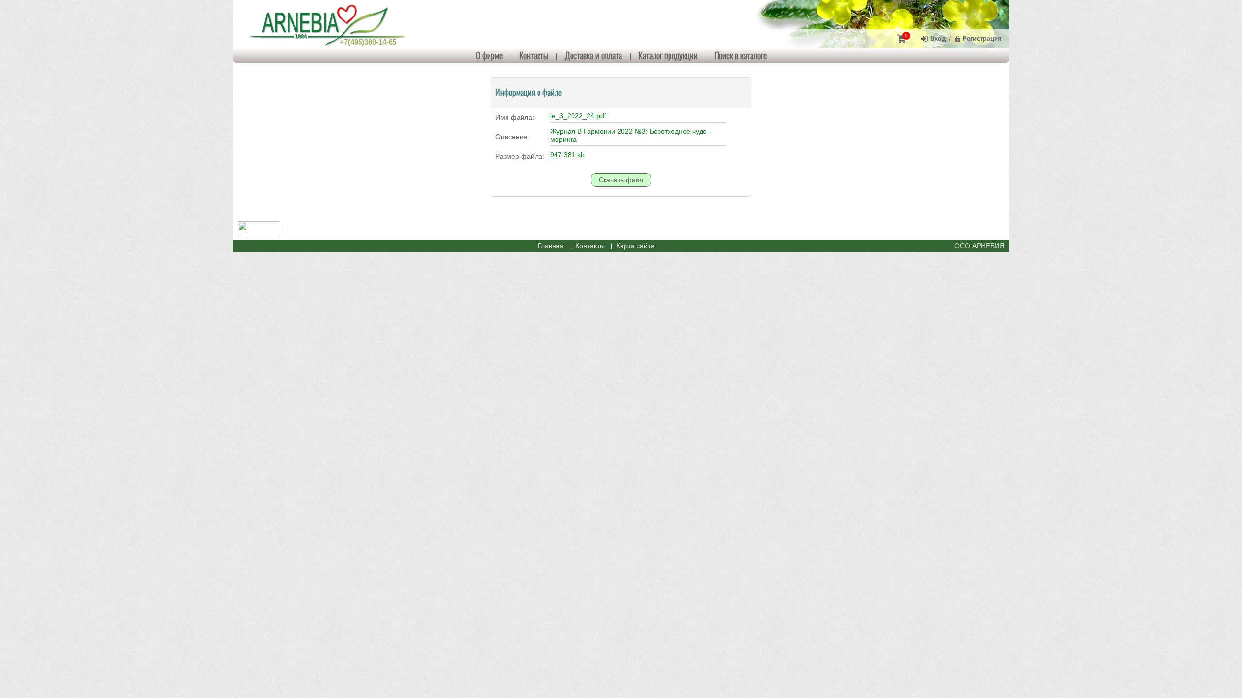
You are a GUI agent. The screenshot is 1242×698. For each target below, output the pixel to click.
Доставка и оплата (593, 55)
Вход (938, 38)
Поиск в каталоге (740, 55)
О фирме (489, 55)
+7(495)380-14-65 (368, 42)
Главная (551, 246)
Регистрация (982, 38)
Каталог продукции (668, 55)
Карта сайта (635, 246)
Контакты (533, 55)
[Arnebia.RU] (330, 24)
